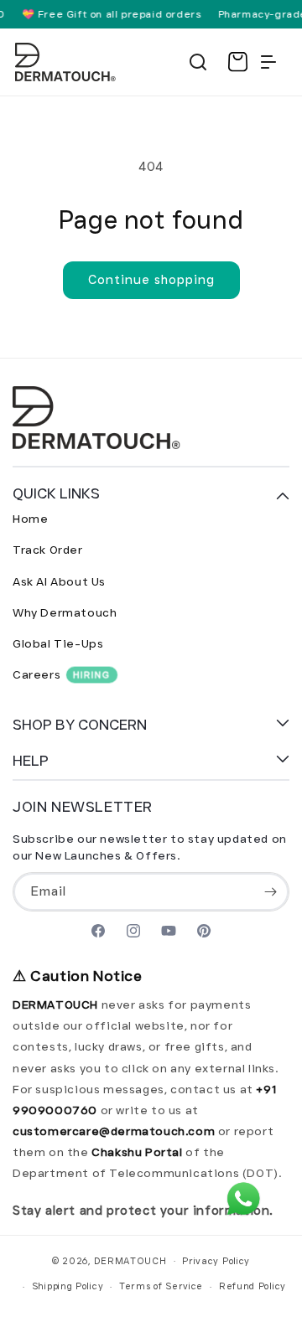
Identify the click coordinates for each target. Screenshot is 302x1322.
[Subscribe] (270, 891)
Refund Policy (252, 1286)
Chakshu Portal (138, 1151)
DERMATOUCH (130, 1260)
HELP (31, 760)
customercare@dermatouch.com (115, 1131)
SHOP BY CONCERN (80, 724)
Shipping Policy (68, 1286)
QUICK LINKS (56, 493)
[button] (198, 62)
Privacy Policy (216, 1261)
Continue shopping (151, 279)
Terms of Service (161, 1286)
